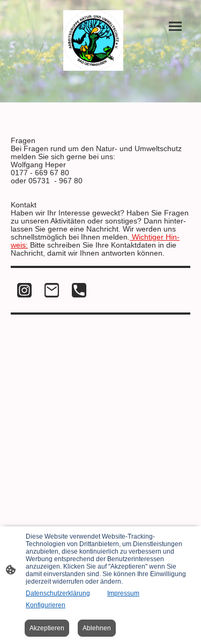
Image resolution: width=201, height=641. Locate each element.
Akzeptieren (46, 628)
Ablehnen (97, 628)
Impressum (123, 593)
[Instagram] (24, 290)
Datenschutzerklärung (58, 593)
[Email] (51, 290)
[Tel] (79, 290)
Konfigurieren (45, 605)
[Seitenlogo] (93, 40)
